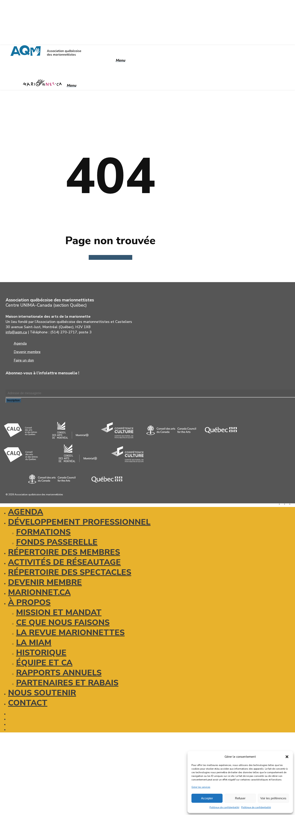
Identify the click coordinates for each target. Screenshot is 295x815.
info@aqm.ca (16, 332)
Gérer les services (200, 787)
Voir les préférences (273, 798)
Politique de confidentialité (224, 807)
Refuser (240, 798)
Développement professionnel (79, 522)
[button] (287, 757)
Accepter (207, 798)
